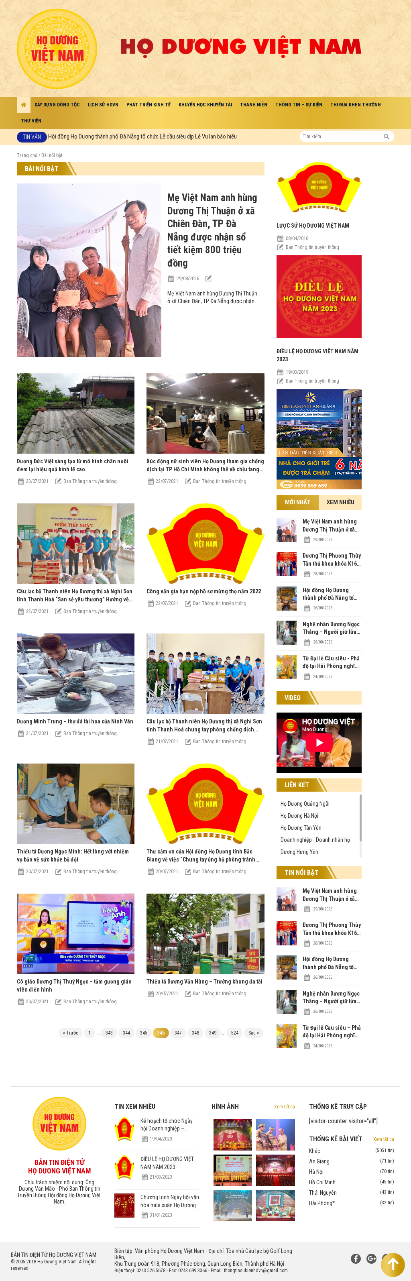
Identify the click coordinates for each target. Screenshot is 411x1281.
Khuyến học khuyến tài (205, 105)
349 (212, 1033)
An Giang (352, 1161)
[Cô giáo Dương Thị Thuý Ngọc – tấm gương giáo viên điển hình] (75, 972)
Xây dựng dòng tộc (57, 105)
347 (178, 1033)
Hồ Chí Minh (352, 1182)
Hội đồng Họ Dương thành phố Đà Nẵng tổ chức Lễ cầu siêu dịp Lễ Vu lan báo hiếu (142, 136)
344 (126, 1033)
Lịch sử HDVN (103, 105)
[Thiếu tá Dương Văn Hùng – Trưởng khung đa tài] (205, 972)
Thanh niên (253, 105)
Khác (352, 1151)
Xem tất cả (284, 1107)
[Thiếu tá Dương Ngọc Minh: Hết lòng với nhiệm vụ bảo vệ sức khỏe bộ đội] (75, 841)
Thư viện (31, 121)
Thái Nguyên (352, 1192)
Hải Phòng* (352, 1203)
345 (143, 1033)
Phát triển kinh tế (148, 105)
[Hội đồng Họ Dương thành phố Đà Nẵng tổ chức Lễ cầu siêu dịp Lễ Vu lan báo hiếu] (287, 608)
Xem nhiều (340, 502)
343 (109, 1033)
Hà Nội (352, 1172)
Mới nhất (298, 502)
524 (234, 1033)
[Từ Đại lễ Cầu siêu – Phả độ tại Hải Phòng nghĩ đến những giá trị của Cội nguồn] (287, 1046)
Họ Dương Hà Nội (299, 816)
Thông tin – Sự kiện (298, 105)
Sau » (253, 1033)
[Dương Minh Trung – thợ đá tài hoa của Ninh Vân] (75, 711)
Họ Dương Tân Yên (301, 828)
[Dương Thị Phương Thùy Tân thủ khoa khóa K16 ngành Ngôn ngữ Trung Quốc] (287, 574)
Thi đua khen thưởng (355, 105)
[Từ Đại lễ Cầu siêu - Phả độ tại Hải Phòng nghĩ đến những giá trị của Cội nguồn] (287, 677)
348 (195, 1033)
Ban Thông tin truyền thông (312, 247)
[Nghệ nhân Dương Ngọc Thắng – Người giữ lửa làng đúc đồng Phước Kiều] (287, 642)
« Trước (70, 1033)
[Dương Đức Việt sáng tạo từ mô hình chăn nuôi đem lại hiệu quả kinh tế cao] (75, 451)
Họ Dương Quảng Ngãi (305, 803)
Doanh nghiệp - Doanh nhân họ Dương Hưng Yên (315, 846)
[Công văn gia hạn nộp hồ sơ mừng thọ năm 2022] (205, 581)
